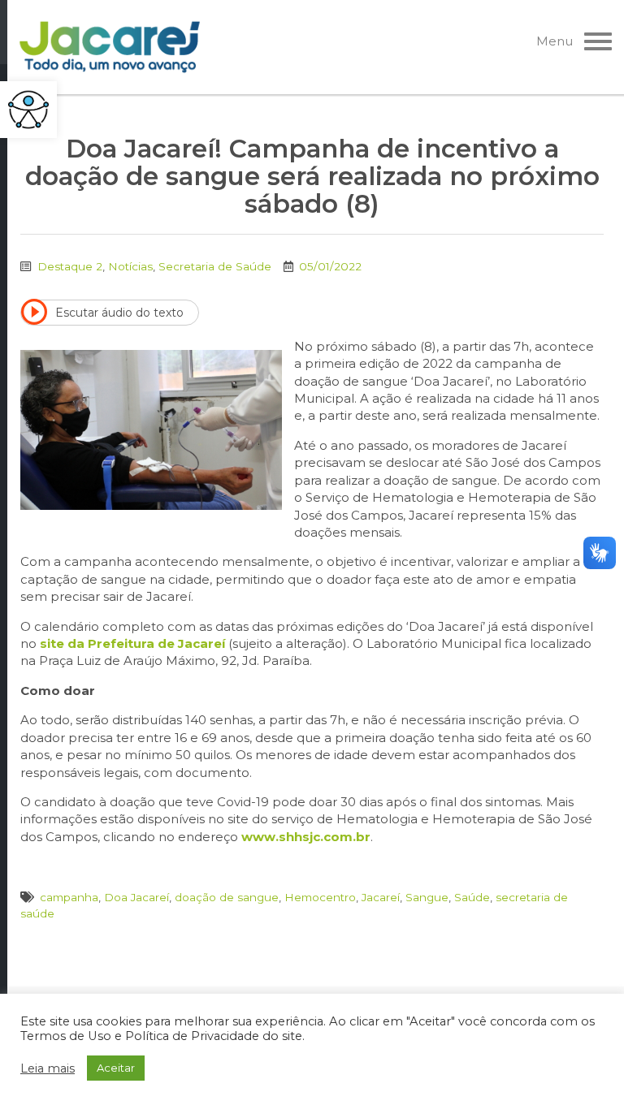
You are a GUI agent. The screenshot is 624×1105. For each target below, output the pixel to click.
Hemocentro (320, 897)
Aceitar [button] (116, 1067)
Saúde (472, 897)
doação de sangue (227, 897)
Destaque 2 (69, 266)
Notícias (130, 266)
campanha (69, 897)
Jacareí (381, 897)
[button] (28, 109)
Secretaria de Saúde (214, 266)
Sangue (426, 897)
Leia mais (47, 1068)
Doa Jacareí (136, 897)
